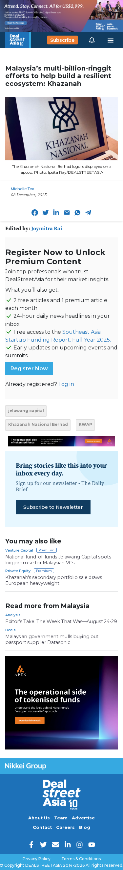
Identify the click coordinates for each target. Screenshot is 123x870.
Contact (42, 827)
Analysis (12, 615)
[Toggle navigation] (110, 40)
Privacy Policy (37, 859)
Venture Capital (19, 550)
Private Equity (18, 571)
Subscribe (62, 40)
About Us (39, 817)
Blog (84, 827)
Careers (65, 827)
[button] (92, 40)
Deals (10, 630)
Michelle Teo (22, 188)
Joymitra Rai (46, 228)
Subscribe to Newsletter (53, 507)
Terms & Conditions (81, 859)
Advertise (83, 817)
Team (61, 817)
